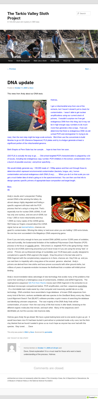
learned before (28, 227)
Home (10, 60)
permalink (48, 332)
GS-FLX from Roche (37, 282)
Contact (77, 60)
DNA (26, 332)
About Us (66, 60)
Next (88, 69)
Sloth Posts (55, 60)
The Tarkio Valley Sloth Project (28, 16)
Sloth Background (23, 60)
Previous (11, 69)
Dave (31, 88)
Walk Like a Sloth (40, 60)
